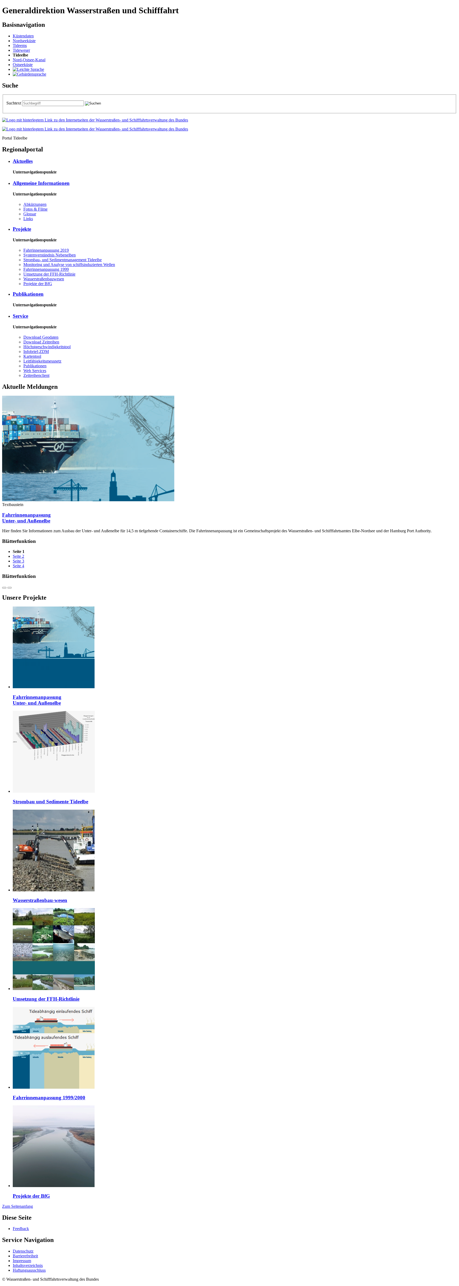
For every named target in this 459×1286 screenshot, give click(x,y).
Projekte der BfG (37, 283)
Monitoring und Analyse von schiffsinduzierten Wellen (69, 264)
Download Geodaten (40, 337)
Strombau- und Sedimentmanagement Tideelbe (62, 260)
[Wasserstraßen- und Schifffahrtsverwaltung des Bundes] (95, 120)
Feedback (21, 1228)
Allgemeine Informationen (41, 183)
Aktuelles (23, 161)
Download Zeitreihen (41, 342)
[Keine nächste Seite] (9, 587)
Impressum (22, 1260)
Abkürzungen (34, 204)
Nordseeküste (24, 40)
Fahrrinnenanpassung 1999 (46, 269)
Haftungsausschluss (29, 1270)
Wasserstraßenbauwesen (43, 279)
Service (20, 316)
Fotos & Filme (35, 209)
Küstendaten (23, 36)
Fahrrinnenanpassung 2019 (46, 250)
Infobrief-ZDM (36, 351)
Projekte (22, 229)
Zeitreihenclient (36, 375)
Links (28, 218)
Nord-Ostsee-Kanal (29, 60)
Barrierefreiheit (25, 1256)
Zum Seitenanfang (17, 1206)
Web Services (34, 370)
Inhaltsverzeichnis (28, 1265)
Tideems (20, 45)
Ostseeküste (23, 64)
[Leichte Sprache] (28, 69)
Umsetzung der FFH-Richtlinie (49, 274)
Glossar (29, 214)
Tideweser (21, 50)
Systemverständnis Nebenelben (49, 255)
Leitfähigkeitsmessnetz (42, 361)
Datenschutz (23, 1251)
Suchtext (14, 103)
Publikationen (28, 294)
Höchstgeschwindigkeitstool (47, 347)
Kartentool (32, 356)
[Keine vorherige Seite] (4, 587)
